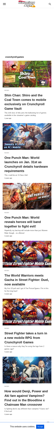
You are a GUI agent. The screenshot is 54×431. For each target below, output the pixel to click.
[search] (49, 4)
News (6, 90)
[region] (27, 30)
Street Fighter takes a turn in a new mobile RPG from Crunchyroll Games (25, 337)
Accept (40, 427)
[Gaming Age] (27, 4)
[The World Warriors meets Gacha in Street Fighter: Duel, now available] (27, 254)
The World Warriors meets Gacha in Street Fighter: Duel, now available (26, 280)
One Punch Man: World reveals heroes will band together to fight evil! (22, 222)
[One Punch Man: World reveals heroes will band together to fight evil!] (27, 196)
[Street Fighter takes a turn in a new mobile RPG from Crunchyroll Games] (27, 312)
